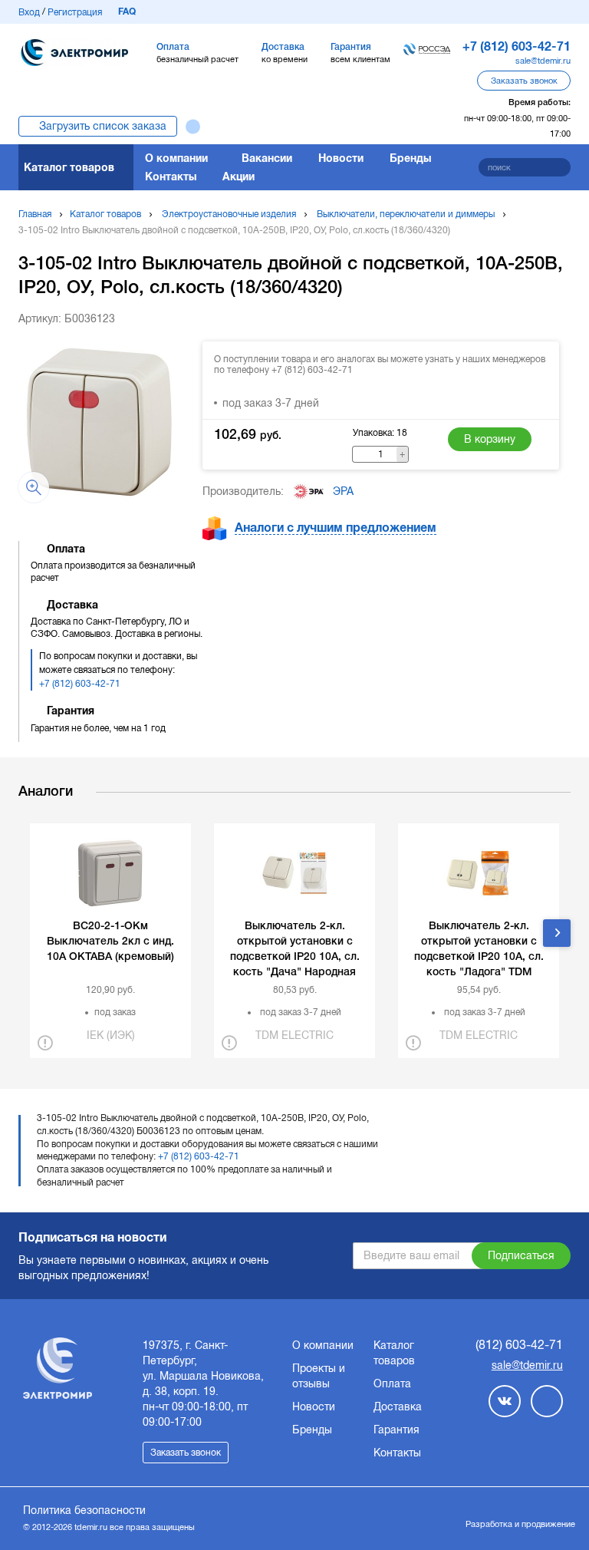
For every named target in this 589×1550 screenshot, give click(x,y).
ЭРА (343, 491)
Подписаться (521, 1255)
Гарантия (396, 1429)
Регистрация (75, 12)
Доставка (397, 1406)
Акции (238, 176)
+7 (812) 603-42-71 (79, 683)
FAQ (127, 11)
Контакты (170, 176)
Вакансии (267, 158)
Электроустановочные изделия (229, 214)
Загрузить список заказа (102, 126)
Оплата (392, 1383)
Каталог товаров (69, 167)
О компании (176, 158)
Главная (34, 214)
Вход (29, 12)
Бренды (410, 158)
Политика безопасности (84, 1510)
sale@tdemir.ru (543, 60)
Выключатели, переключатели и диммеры (406, 214)
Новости (341, 158)
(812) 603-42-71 (519, 1344)
